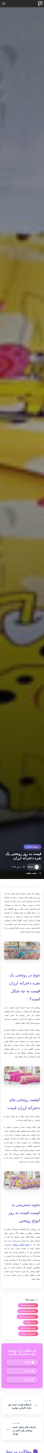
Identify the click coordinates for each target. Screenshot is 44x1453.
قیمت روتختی (30, 1322)
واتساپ (27, 1371)
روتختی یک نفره (32, 847)
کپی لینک (26, 1379)
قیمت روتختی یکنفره (28, 1328)
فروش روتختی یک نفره (27, 1317)
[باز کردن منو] (3, 4)
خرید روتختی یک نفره (28, 1305)
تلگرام (27, 1362)
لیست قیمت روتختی (20, 1245)
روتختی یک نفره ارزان (27, 1311)
